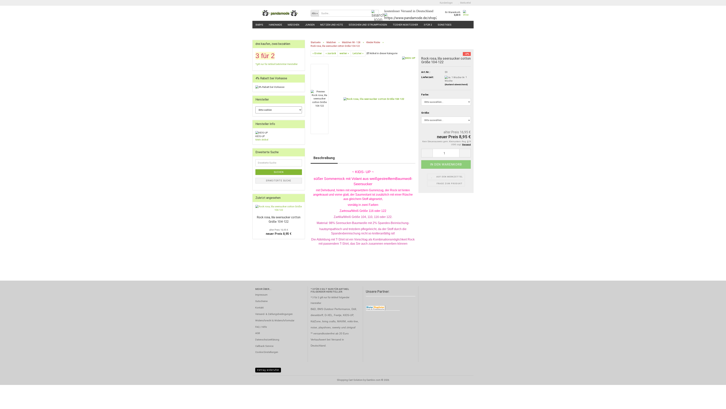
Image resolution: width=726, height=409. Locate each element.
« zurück (331, 53)
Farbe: (425, 94)
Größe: (425, 112)
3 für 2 (428, 24)
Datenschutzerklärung (267, 339)
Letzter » (358, 53)
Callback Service (264, 346)
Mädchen (293, 24)
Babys (259, 24)
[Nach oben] (715, 403)
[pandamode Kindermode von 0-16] (280, 13)
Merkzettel (465, 3)
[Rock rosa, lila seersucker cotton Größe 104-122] (374, 98)
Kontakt (259, 307)
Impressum (261, 294)
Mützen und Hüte (331, 24)
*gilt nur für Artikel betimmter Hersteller (276, 64)
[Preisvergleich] (375, 307)
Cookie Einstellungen (266, 352)
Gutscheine (261, 301)
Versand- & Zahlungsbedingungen (274, 314)
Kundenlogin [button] (446, 3)
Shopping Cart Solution (350, 380)
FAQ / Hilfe (261, 326)
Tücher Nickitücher (405, 24)
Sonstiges (444, 24)
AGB (257, 333)
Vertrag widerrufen (268, 370)
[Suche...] (375, 13)
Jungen (310, 24)
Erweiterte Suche (278, 180)
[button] (427, 153)
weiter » (344, 53)
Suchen (279, 172)
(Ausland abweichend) (456, 84)
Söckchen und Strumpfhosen (368, 24)
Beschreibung (324, 158)
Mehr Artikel (261, 139)
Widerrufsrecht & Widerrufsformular (274, 320)
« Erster (317, 53)
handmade (275, 24)
